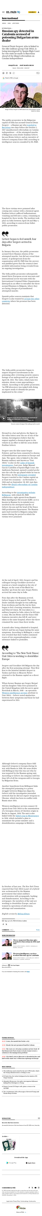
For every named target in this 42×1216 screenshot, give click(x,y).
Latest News (15, 23)
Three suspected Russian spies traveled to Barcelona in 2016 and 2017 (26, 941)
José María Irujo (27, 65)
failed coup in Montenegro (27, 816)
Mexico (4, 23)
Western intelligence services (14, 693)
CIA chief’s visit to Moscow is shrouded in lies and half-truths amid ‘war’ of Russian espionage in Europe (21, 1057)
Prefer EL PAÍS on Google (11, 78)
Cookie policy (32, 1201)
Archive (5, 1136)
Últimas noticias (8, 1037)
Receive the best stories (10, 1123)
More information (6, 967)
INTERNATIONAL (6, 28)
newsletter (6, 1118)
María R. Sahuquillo (31, 946)
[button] (21, 410)
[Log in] (38, 12)
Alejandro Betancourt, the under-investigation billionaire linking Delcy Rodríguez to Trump (20, 1082)
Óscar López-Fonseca (19, 946)
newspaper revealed (27, 475)
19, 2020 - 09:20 (23, 68)
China (9, 23)
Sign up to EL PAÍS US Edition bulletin (16, 921)
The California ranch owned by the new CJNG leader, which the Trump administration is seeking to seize (21, 1071)
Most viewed (6, 1066)
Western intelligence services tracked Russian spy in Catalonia (26, 954)
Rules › (38, 930)
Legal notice (9, 1201)
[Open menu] (3, 12)
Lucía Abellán (30, 958)
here (28, 971)
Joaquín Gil (13, 65)
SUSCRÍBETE (32, 12)
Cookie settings (24, 1201)
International (10, 18)
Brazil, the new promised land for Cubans (20, 1045)
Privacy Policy (16, 1201)
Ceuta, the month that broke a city (17, 1041)
